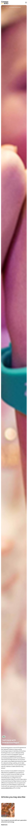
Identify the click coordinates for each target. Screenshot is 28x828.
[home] (4, 2)
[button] (26, 2)
